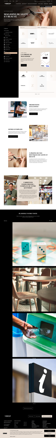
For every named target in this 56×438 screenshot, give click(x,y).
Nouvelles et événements (32, 3)
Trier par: (39, 27)
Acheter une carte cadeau (46, 416)
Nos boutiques (18, 3)
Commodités (34, 312)
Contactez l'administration (7, 424)
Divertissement (34, 267)
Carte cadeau (40, 3)
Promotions (46, 3)
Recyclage (34, 358)
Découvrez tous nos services (28, 408)
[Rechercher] (35, 1)
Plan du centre (42, 6)
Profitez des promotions (33, 113)
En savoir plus (24, 65)
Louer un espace (38, 416)
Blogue (33, 422)
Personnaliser (49, 433)
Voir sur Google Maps (6, 425)
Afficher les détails (12, 436)
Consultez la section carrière (13, 136)
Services (50, 3)
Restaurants (24, 3)
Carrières (33, 423)
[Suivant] (51, 220)
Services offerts (45, 427)
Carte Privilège (34, 427)
